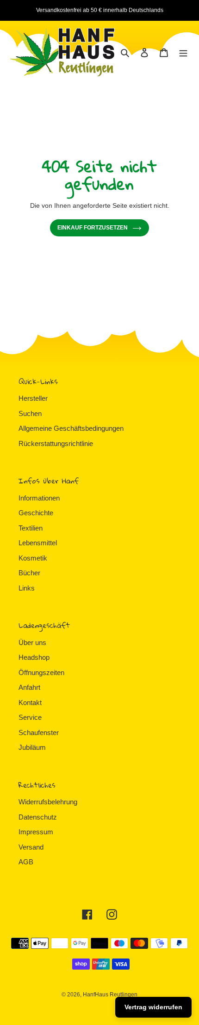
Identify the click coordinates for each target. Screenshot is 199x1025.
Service (30, 717)
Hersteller (33, 398)
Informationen (39, 498)
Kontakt (30, 702)
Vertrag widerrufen (153, 1007)
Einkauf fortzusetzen (92, 227)
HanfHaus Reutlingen (110, 994)
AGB (26, 862)
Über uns (32, 642)
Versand (31, 847)
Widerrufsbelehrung (48, 802)
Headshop (34, 657)
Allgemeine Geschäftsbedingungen (71, 428)
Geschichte (36, 513)
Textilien (31, 528)
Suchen (30, 413)
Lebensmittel (38, 543)
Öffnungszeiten (41, 672)
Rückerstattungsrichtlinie (56, 443)
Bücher (29, 573)
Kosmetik (33, 558)
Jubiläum (32, 747)
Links (27, 588)
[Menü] (183, 52)
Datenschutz (38, 817)
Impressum (36, 832)
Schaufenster (39, 732)
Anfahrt (29, 687)
